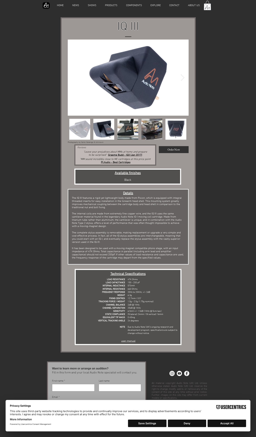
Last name (104, 381)
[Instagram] (172, 373)
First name (58, 381)
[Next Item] (183, 77)
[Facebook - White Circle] (186, 373)
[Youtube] (179, 373)
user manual (128, 341)
